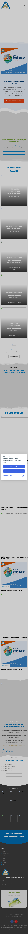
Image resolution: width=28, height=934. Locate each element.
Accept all (14, 466)
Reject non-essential (14, 471)
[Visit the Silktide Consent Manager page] (23, 476)
